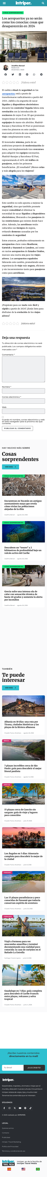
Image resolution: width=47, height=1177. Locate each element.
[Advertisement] (23, 636)
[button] (4, 3)
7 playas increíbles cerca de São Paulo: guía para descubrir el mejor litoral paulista (22, 768)
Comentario (8, 355)
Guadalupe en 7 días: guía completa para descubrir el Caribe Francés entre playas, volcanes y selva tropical (23, 994)
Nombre (6, 387)
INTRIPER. (22, 1115)
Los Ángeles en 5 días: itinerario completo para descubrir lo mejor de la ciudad (23, 856)
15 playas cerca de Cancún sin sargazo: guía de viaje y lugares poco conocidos (21, 812)
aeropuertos (8, 93)
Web (4, 407)
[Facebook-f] (4, 1108)
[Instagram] (9, 1108)
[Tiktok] (30, 1108)
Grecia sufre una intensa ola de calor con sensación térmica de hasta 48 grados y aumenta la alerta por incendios (23, 595)
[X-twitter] (15, 1108)
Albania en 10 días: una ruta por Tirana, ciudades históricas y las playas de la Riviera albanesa (21, 724)
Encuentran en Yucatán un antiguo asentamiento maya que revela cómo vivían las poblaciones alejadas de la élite (23, 505)
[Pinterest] (25, 1108)
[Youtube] (20, 1108)
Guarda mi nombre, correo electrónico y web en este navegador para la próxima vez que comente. (23, 421)
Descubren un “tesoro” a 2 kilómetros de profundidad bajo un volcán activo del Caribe (22, 550)
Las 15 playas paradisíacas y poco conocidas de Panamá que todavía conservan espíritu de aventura (22, 900)
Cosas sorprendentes (13, 13)
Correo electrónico (11, 397)
